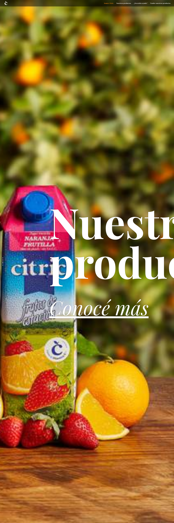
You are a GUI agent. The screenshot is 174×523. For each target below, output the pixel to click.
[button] (2, 258)
